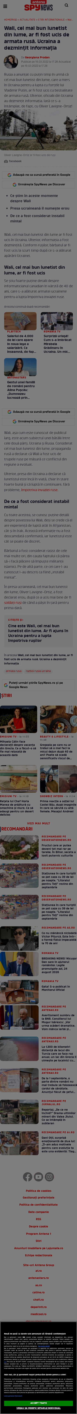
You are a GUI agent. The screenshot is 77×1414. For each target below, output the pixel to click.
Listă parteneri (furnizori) (13, 1396)
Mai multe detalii (44, 1346)
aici (5, 1362)
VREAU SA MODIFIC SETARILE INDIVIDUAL (38, 1408)
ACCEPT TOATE (38, 1403)
